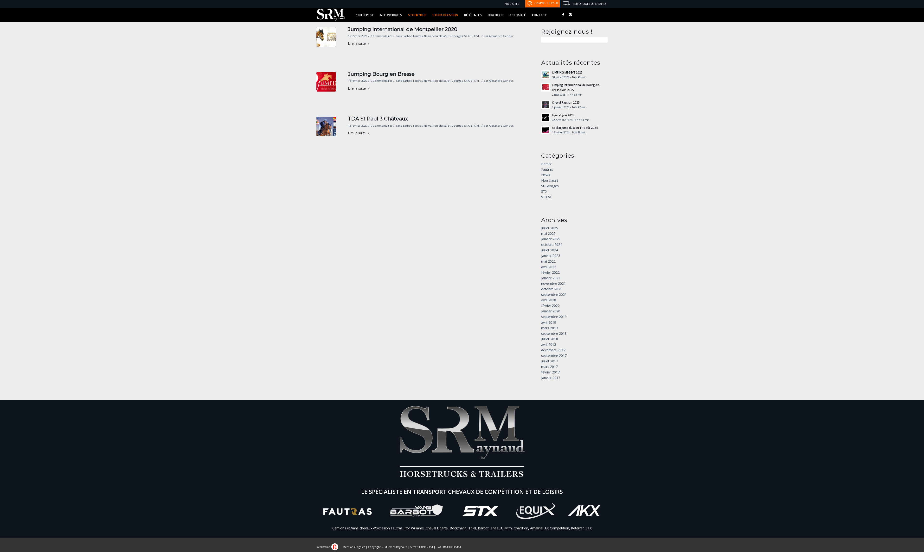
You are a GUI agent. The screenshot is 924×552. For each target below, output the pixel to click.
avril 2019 (548, 322)
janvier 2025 (550, 239)
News (427, 36)
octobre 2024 (551, 244)
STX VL (475, 36)
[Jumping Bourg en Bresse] (326, 82)
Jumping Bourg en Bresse (381, 74)
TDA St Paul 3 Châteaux (378, 119)
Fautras (418, 36)
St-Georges (455, 36)
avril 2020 (548, 300)
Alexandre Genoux (501, 36)
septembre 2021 (554, 294)
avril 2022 (548, 267)
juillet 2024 (549, 250)
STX (466, 36)
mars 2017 (549, 366)
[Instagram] (570, 14)
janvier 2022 (550, 278)
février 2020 (550, 305)
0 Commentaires (381, 36)
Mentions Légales (354, 547)
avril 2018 (548, 344)
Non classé (439, 36)
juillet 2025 (549, 228)
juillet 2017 (549, 361)
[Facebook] (563, 14)
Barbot (407, 36)
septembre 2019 (554, 316)
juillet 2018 (549, 339)
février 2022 (550, 272)
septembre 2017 (554, 355)
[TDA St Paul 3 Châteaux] (326, 126)
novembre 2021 (553, 283)
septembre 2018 (554, 333)
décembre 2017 (553, 350)
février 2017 (550, 372)
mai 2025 (548, 233)
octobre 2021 (551, 289)
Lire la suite (357, 43)
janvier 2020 (550, 311)
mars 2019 (549, 328)
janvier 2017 (550, 377)
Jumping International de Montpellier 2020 (402, 29)
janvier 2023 (550, 255)
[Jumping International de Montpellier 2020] (326, 37)
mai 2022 (548, 261)
